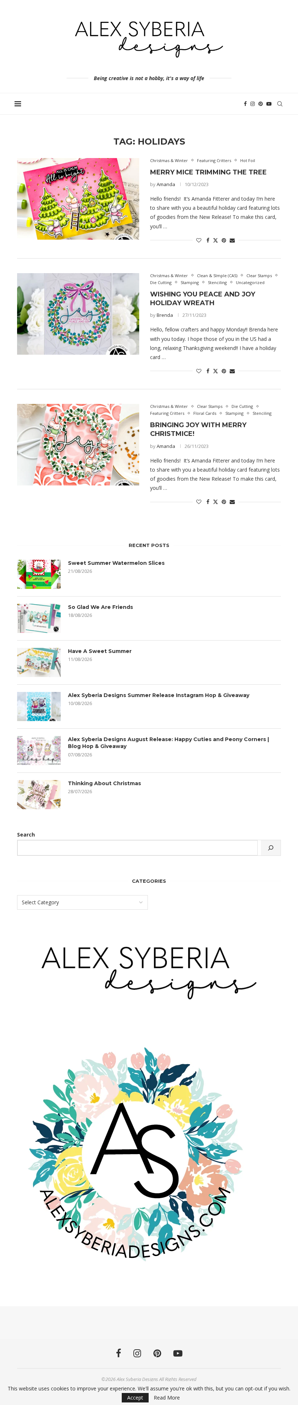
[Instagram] (252, 103)
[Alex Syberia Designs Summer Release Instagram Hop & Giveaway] (39, 706)
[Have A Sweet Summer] (39, 662)
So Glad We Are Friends (100, 607)
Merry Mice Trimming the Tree (208, 172)
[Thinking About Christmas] (39, 794)
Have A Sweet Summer (100, 651)
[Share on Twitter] (215, 240)
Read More (167, 1397)
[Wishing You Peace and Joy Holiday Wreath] (78, 314)
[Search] (279, 103)
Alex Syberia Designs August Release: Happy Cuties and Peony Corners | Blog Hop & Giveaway (168, 743)
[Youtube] (268, 103)
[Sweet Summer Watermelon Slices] (39, 574)
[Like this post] (198, 240)
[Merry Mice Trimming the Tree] (78, 199)
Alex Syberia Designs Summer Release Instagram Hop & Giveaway (158, 695)
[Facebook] (245, 103)
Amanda (166, 184)
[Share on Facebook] (207, 240)
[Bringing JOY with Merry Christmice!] (78, 444)
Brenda (165, 315)
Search (26, 834)
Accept (135, 1397)
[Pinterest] (260, 103)
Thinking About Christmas (104, 783)
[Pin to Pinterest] (224, 240)
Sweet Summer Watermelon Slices (116, 563)
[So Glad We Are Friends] (39, 618)
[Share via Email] (232, 240)
